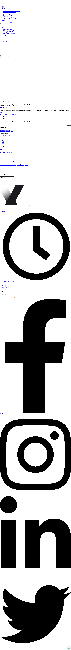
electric (9, 165)
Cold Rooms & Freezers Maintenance (11, 18)
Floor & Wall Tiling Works (8, 10)
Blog (2, 140)
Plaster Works (6, 13)
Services (3, 8)
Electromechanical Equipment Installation (12, 15)
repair (26, 165)
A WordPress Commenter (4, 135)
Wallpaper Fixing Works (8, 17)
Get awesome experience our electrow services (8, 114)
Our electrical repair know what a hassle (7, 108)
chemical (2, 165)
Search (1, 124)
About (3, 7)
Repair (3, 144)
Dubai (2, 40)
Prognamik (14, 297)
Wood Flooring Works (5, 284)
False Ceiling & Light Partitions (9, 12)
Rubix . (8, 297)
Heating (3, 141)
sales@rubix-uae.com (5, 1)
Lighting (3, 142)
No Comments (9, 101)
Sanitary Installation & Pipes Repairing (11, 14)
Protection (3, 143)
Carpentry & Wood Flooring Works (10, 9)
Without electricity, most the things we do (6, 131)
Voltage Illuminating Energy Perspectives (7, 103)
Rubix (1, 101)
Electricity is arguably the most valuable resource (8, 120)
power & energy (20, 165)
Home (3, 6)
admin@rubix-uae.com (3, 291)
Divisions (3, 19)
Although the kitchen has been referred (7, 161)
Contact (3, 20)
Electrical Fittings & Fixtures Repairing (9, 32)
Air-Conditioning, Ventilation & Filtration (11, 11)
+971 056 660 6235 (9, 22)
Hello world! (2, 129)
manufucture (13, 165)
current (5, 165)
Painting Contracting (7, 16)
